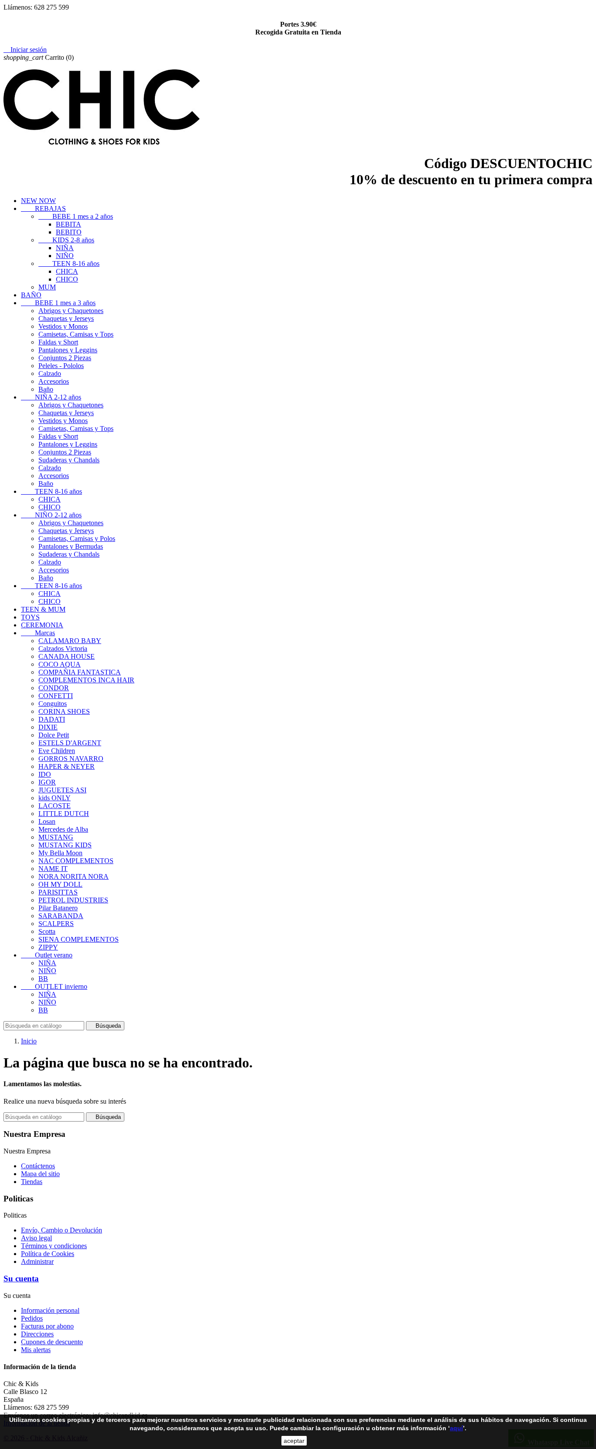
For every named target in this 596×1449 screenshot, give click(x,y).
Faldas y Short (58, 342)
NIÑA (65, 247)
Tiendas (31, 1181)
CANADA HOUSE (66, 656)
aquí (456, 1428)
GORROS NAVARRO (70, 758)
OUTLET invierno (54, 986)
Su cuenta (21, 1278)
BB (43, 978)
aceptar (294, 1440)
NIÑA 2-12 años (51, 397)
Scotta (46, 931)
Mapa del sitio (40, 1173)
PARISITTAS (58, 892)
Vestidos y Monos (63, 326)
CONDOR (53, 688)
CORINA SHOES (64, 711)
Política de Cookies (47, 1253)
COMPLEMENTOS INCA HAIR (86, 680)
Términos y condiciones (54, 1245)
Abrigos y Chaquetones (70, 310)
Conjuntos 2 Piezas (64, 357)
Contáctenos (38, 1166)
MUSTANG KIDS (65, 845)
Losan (46, 821)
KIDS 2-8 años (66, 240)
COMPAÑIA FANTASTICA (79, 672)
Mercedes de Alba (63, 829)
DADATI (51, 719)
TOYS (30, 617)
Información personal (50, 1310)
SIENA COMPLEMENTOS (78, 939)
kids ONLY (54, 798)
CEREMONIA (42, 625)
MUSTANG (55, 837)
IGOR (47, 782)
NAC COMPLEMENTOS (75, 860)
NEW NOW (38, 200)
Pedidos (32, 1318)
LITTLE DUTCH (63, 813)
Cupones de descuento (52, 1342)
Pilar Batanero (58, 908)
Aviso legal (36, 1238)
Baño (45, 389)
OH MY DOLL (60, 884)
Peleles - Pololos (61, 365)
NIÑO (65, 255)
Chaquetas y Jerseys (66, 318)
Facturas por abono (47, 1326)
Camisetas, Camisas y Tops (75, 334)
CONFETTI (55, 695)
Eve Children (56, 750)
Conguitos (52, 703)
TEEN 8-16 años (68, 263)
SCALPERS (56, 923)
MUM (47, 287)
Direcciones (37, 1334)
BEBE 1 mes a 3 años (58, 302)
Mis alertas (36, 1349)
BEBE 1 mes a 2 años (75, 216)
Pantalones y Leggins (67, 350)
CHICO (67, 279)
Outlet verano (46, 955)
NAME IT (53, 868)
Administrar (37, 1261)
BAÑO (31, 295)
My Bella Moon (60, 853)
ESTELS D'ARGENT (69, 743)
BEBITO (69, 232)
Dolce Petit (53, 735)
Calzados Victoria (62, 648)
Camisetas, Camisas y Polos (76, 538)
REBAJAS (43, 208)
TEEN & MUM (43, 609)
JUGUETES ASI (62, 790)
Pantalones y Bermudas (70, 546)
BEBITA (68, 224)
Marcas (38, 633)
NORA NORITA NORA (73, 876)
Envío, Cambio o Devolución (61, 1230)
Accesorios (53, 381)
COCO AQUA (59, 664)
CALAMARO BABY (69, 640)
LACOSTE (54, 805)
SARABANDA (60, 915)
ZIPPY (48, 947)
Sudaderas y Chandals (68, 460)
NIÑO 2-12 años (51, 515)
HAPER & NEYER (66, 766)
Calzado (49, 373)
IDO (44, 774)
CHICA (67, 271)
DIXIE (48, 727)
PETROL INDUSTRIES (73, 900)
